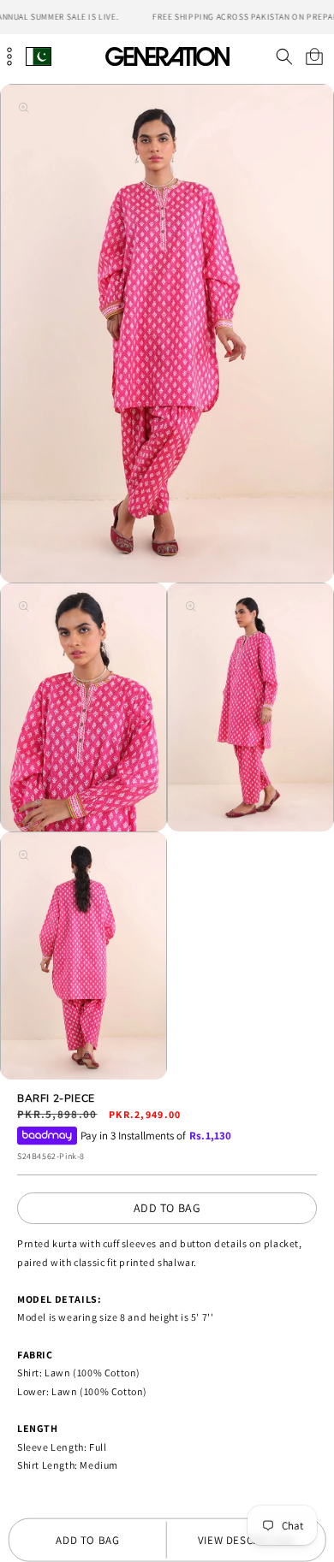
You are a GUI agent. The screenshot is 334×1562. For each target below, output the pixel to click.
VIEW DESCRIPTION (246, 1540)
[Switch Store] (38, 56)
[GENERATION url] (167, 56)
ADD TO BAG (167, 1208)
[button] (284, 56)
